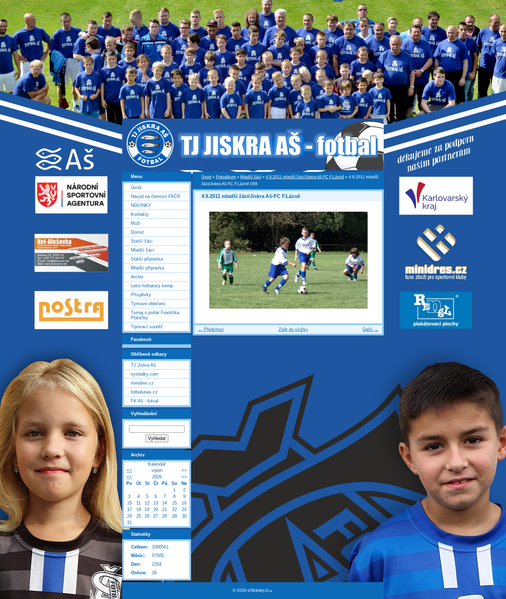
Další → (370, 329)
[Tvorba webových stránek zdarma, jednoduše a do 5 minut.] (271, 590)
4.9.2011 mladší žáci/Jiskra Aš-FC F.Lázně (305, 177)
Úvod (206, 177)
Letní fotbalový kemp (152, 285)
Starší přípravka (147, 259)
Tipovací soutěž (147, 326)
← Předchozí (211, 329)
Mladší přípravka (147, 267)
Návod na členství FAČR (155, 196)
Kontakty (140, 214)
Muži (135, 223)
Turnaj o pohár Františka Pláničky (155, 315)
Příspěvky (141, 294)
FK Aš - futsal (144, 400)
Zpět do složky (293, 329)
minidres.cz (142, 383)
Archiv (137, 276)
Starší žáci (141, 241)
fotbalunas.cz (144, 392)
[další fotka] (371, 260)
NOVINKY (141, 205)
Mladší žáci (250, 177)
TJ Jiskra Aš (143, 365)
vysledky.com (144, 374)
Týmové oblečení (148, 303)
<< (129, 470)
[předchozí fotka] (205, 260)
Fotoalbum (226, 177)
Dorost (137, 232)
